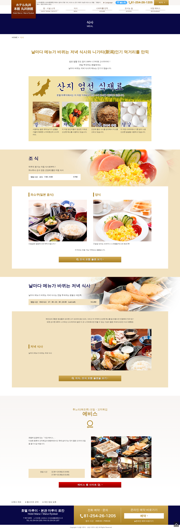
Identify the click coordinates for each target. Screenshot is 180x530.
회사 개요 (17, 502)
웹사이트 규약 (33, 502)
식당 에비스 (155, 9)
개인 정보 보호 (50, 502)
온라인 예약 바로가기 (145, 521)
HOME (15, 37)
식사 (76, 9)
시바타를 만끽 (102, 9)
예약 (161, 2)
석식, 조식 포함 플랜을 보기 (91, 378)
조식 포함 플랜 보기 (91, 259)
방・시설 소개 (49, 9)
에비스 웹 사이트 (87, 484)
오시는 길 (129, 9)
